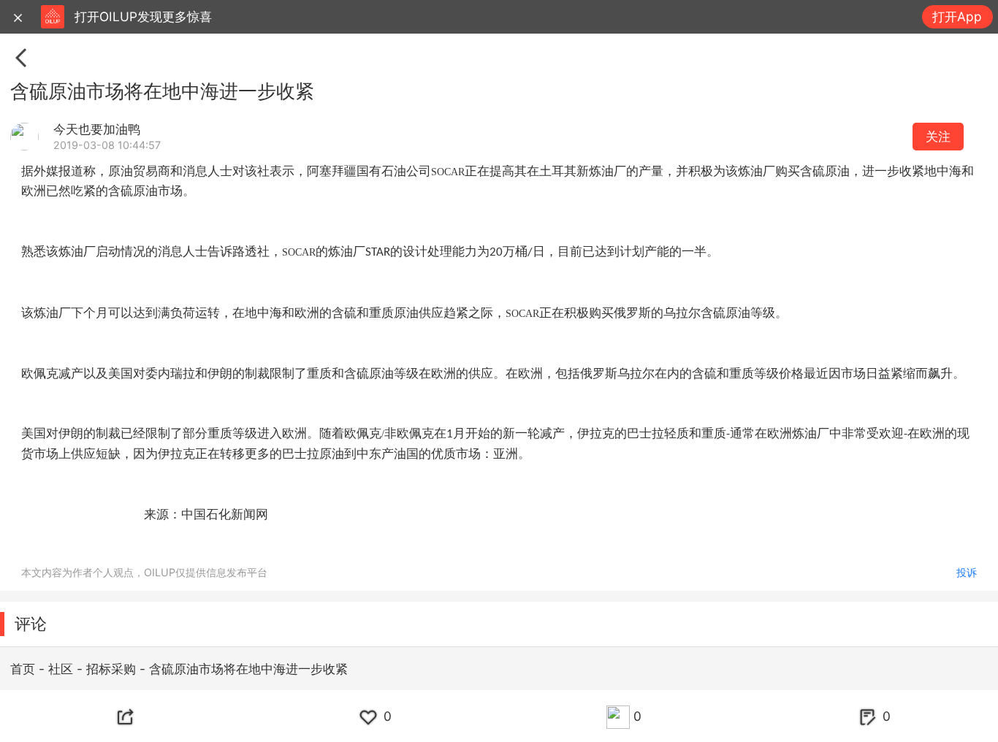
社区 (62, 668)
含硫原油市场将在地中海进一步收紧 (248, 668)
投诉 (966, 572)
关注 (938, 136)
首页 (24, 668)
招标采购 (113, 668)
